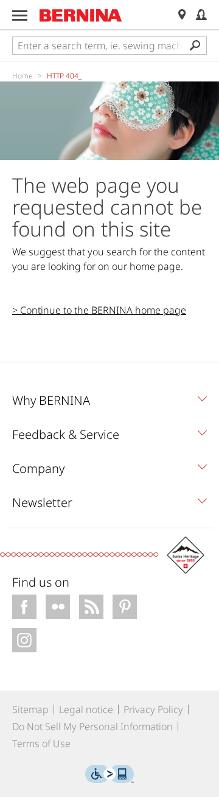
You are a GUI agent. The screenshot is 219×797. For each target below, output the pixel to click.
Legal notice (86, 709)
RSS (91, 607)
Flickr (58, 607)
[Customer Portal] (201, 15)
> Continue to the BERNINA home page (99, 310)
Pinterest (125, 607)
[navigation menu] (19, 15)
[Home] (81, 15)
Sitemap (30, 709)
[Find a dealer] (181, 15)
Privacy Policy (153, 709)
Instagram (24, 640)
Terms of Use (41, 743)
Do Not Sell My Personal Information (92, 726)
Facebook (24, 607)
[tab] (109, 404)
